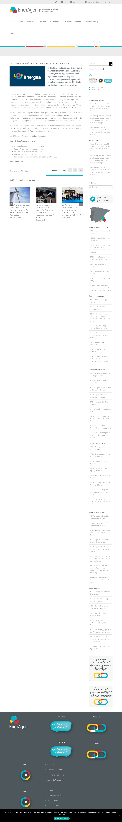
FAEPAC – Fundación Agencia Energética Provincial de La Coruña (99, 418)
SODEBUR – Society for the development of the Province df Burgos (100, 501)
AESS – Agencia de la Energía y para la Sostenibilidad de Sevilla (100, 532)
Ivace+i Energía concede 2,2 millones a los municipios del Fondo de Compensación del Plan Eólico (20, 210)
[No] (119, 816)
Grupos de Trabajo (53, 780)
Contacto (50, 764)
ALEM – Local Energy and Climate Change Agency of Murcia (99, 622)
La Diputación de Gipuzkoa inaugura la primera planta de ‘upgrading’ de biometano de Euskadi (71, 210)
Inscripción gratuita (22, 151)
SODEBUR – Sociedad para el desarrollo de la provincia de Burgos (100, 435)
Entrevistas (96, 89)
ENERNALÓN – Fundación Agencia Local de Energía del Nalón (100, 580)
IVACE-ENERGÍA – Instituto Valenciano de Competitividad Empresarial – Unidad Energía (100, 288)
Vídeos (94, 92)
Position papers (52, 800)
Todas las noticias (98, 87)
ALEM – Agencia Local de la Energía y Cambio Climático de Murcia (100, 549)
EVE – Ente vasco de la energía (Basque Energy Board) (98, 335)
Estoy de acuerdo (61, 818)
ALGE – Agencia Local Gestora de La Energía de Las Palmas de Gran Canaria (100, 558)
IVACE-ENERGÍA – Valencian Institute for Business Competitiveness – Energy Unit (100, 359)
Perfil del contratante (54, 770)
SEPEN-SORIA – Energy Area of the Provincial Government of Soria (100, 492)
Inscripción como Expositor (25, 154)
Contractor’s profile (54, 795)
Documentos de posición (56, 775)
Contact (49, 790)
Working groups (52, 805)
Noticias (26, 171)
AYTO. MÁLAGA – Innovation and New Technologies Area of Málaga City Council (100, 639)
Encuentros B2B (50, 157)
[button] (11, 204)
